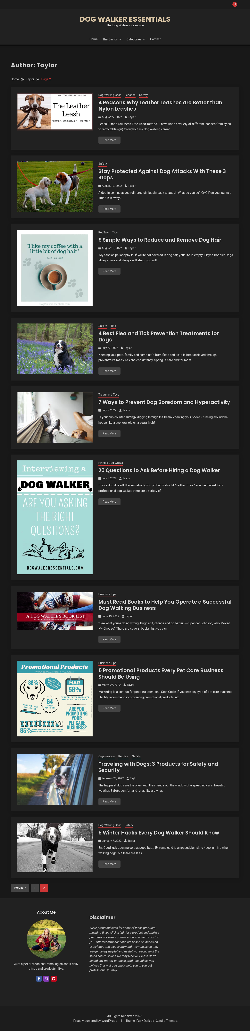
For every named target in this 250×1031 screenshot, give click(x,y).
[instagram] (46, 979)
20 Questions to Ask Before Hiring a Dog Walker (159, 470)
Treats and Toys (108, 394)
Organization (106, 756)
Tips (115, 232)
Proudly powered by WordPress (95, 1021)
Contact (155, 39)
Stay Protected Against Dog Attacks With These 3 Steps (162, 174)
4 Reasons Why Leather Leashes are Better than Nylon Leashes (160, 106)
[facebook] (39, 979)
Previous (20, 888)
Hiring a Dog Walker (110, 463)
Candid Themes (166, 1021)
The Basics (110, 39)
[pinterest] (54, 979)
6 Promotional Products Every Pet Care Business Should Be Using (160, 673)
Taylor (132, 117)
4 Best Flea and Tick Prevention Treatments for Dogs (158, 336)
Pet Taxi (103, 232)
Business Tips (107, 594)
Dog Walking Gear (109, 95)
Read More (109, 140)
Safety (143, 95)
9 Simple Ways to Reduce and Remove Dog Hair (159, 239)
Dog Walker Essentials (125, 19)
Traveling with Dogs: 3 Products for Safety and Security (158, 767)
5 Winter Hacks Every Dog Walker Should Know (158, 832)
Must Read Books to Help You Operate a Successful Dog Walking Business (165, 605)
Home (93, 39)
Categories (134, 39)
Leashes (130, 95)
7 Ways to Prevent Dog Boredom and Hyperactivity (164, 402)
